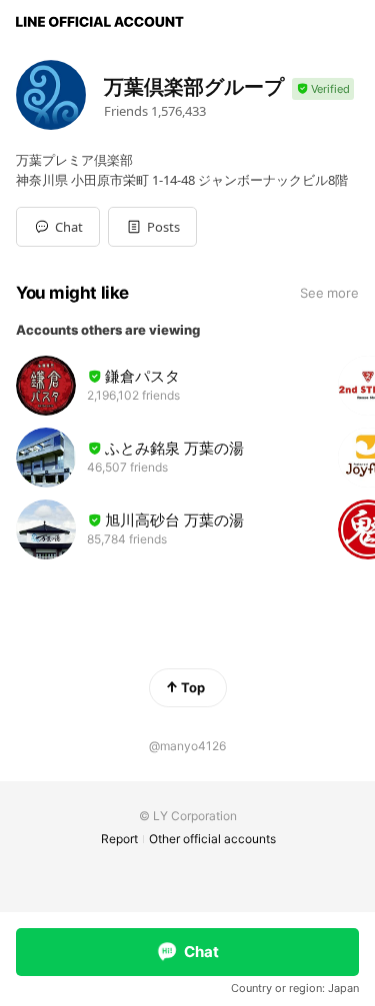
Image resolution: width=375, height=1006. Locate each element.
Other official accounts (212, 838)
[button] (152, 227)
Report (119, 838)
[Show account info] (323, 89)
